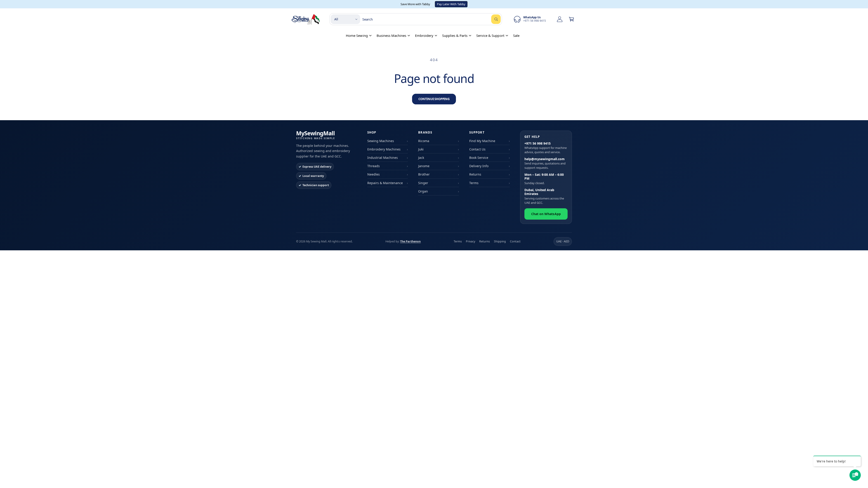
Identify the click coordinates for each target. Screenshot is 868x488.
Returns (475, 174)
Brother (424, 174)
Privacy (470, 241)
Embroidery (424, 35)
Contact (515, 241)
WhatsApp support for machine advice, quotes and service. (545, 147)
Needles (373, 174)
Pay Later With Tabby (451, 4)
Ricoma (423, 141)
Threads (373, 166)
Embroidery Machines (384, 149)
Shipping (500, 241)
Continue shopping (434, 99)
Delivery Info (478, 166)
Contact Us (477, 149)
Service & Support (490, 35)
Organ (423, 191)
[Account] (560, 19)
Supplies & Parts (454, 35)
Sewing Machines (380, 141)
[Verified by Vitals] (42, 477)
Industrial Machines (382, 157)
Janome (423, 166)
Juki (421, 149)
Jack (421, 157)
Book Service (478, 157)
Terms (474, 183)
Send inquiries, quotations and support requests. (545, 163)
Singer (423, 183)
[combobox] (431, 19)
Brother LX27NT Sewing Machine (61, 470)
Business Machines (391, 35)
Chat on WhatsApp (546, 214)
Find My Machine (482, 141)
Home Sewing (357, 35)
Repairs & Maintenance (385, 183)
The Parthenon (410, 241)
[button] (571, 19)
